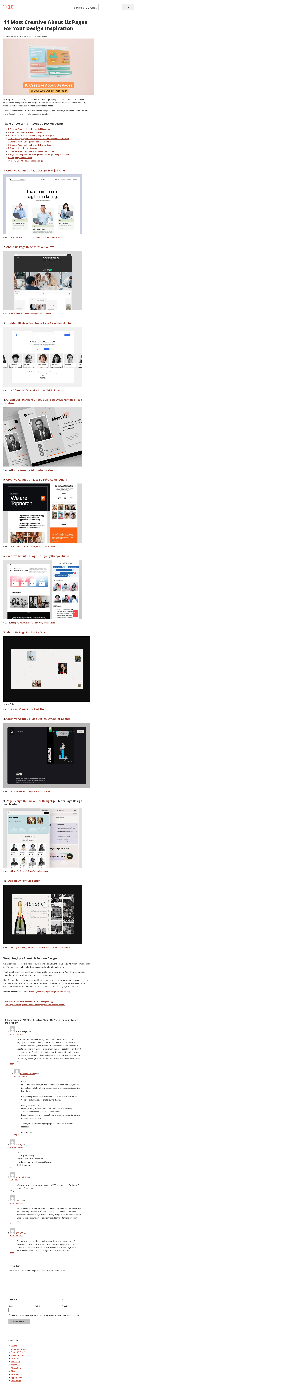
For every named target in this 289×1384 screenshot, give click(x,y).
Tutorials (15, 1374)
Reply (12, 1063)
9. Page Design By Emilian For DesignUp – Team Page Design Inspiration (39, 154)
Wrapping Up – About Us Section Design (25, 161)
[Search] (128, 7)
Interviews (15, 1358)
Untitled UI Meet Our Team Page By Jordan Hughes (39, 323)
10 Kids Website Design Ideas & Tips (28, 709)
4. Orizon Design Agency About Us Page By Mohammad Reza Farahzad (38, 138)
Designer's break (18, 1349)
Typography (16, 1377)
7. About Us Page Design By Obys (22, 148)
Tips (13, 1371)
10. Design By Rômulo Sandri (20, 157)
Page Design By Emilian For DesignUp (30, 801)
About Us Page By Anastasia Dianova (30, 247)
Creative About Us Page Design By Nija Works (35, 170)
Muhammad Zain (27, 1073)
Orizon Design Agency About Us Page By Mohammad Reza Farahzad (42, 401)
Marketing (15, 1361)
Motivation (16, 1368)
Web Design (16, 1380)
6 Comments (43, 37)
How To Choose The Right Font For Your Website (33, 470)
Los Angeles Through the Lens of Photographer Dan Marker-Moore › (35, 1004)
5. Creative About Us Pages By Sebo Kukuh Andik (29, 142)
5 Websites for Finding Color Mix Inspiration (31, 791)
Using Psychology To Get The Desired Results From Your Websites (41, 947)
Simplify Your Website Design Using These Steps (33, 623)
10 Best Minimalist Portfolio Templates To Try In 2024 (35, 237)
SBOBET (19, 1233)
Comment (13, 1299)
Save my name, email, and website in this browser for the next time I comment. (46, 1315)
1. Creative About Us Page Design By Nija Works (29, 129)
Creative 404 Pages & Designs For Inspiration (31, 313)
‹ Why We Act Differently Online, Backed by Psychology (29, 1001)
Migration (15, 1365)
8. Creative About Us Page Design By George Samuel (31, 151)
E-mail (64, 1306)
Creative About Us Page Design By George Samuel (38, 719)
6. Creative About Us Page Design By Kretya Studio (30, 145)
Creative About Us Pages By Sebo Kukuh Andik (36, 479)
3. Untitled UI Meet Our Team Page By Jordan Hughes (31, 135)
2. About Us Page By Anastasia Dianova (25, 132)
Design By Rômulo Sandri (24, 880)
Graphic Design (17, 1355)
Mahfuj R (20, 1144)
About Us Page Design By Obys (26, 632)
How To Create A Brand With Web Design (30, 871)
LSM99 (18, 1200)
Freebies (93, 8)
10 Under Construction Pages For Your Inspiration (34, 546)
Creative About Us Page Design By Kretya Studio (37, 556)
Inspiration (79, 8)
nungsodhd (21, 1177)
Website (38, 1306)
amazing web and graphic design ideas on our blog (50, 991)
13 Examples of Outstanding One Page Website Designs (36, 390)
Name (11, 1306)
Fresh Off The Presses (20, 1352)
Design (33, 37)
